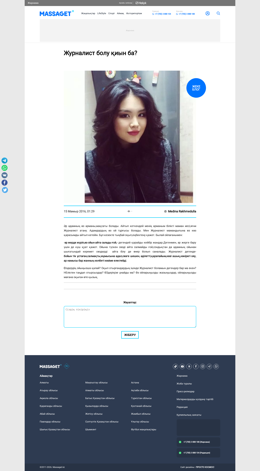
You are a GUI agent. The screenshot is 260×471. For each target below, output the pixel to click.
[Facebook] (195, 366)
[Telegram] (209, 366)
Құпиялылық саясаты (189, 414)
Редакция (182, 407)
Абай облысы (47, 413)
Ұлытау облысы (140, 421)
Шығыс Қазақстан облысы (55, 429)
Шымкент (90, 429)
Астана (135, 382)
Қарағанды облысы (51, 406)
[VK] (189, 366)
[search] (218, 13)
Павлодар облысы (50, 421)
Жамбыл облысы (140, 413)
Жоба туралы (184, 383)
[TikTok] (175, 366)
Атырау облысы (49, 390)
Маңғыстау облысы (96, 382)
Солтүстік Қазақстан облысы (101, 421)
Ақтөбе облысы (140, 390)
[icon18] (67, 366)
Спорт (111, 13)
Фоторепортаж (134, 13)
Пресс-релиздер (185, 391)
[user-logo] (207, 13)
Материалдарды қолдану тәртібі (195, 399)
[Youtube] (182, 366)
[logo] (57, 13)
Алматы (44, 382)
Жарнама (33, 3)
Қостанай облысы (141, 406)
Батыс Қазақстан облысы (100, 398)
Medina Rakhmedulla (182, 211)
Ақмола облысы (49, 398)
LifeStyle (101, 13)
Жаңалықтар (88, 13)
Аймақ (120, 13)
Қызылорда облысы (96, 406)
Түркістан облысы (141, 398)
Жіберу (130, 334)
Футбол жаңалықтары (143, 429)
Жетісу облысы (93, 413)
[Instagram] (202, 366)
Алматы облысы (94, 390)
